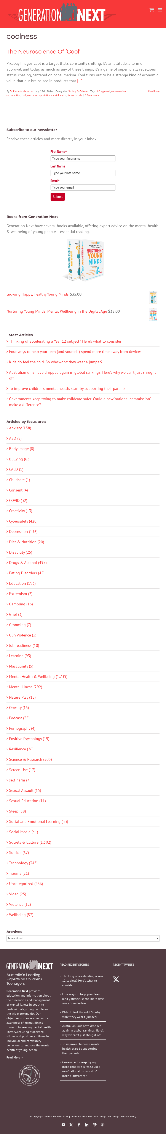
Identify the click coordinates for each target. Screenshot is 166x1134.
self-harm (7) (19, 780)
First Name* (59, 151)
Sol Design (113, 1116)
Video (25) (17, 893)
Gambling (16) (21, 604)
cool (24, 95)
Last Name (58, 166)
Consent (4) (18, 490)
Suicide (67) (19, 852)
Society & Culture (78, 91)
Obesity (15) (19, 707)
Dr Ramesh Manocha (21, 91)
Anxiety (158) (20, 427)
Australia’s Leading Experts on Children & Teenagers (24, 979)
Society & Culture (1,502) (30, 842)
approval (105, 91)
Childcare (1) (19, 479)
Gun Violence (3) (22, 635)
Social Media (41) (23, 831)
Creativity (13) (20, 510)
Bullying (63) (19, 459)
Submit (58, 196)
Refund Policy (128, 1116)
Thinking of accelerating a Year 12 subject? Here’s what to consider (65, 341)
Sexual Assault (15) (25, 790)
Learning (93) (20, 655)
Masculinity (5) (21, 666)
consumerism (118, 91)
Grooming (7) (20, 624)
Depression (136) (23, 531)
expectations (45, 95)
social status (59, 95)
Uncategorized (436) (26, 883)
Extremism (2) (20, 593)
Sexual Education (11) (27, 800)
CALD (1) (16, 469)
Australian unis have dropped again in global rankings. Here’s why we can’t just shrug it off (83, 1030)
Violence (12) (20, 904)
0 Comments (92, 95)
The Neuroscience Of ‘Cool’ (43, 52)
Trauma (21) (19, 873)
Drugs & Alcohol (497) (28, 562)
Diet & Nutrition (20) (26, 541)
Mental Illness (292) (25, 686)
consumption (13, 95)
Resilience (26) (21, 749)
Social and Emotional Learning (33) (38, 821)
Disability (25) (20, 552)
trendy (78, 95)
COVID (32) (18, 500)
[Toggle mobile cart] (152, 10)
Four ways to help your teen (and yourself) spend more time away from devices (75, 351)
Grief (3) (15, 614)
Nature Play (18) (22, 697)
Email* (55, 181)
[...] (79, 80)
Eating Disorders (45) (27, 572)
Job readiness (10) (24, 645)
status (70, 95)
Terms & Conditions (81, 1116)
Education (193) (22, 583)
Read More (154, 91)
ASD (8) (15, 438)
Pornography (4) (22, 728)
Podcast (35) (19, 717)
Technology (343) (23, 862)
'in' (98, 91)
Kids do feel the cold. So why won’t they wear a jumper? (55, 361)
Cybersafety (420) (23, 521)
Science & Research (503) (30, 759)
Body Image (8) (21, 448)
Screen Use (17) (22, 769)
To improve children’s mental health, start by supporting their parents (67, 388)
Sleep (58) (17, 811)
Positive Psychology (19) (29, 738)
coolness (32, 95)
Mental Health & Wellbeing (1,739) (38, 676)
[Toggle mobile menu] (160, 10)
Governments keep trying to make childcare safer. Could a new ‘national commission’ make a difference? (81, 1069)
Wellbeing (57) (21, 914)
